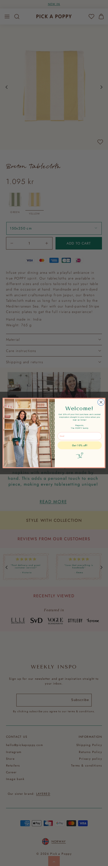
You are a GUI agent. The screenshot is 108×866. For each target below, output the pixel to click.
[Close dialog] (101, 402)
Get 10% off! (79, 445)
